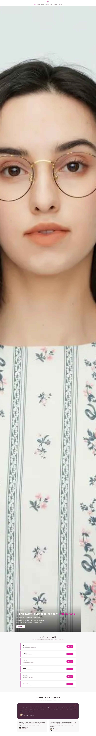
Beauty (39, 4)
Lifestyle (47, 4)
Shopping (55, 4)
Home (35, 4)
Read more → (21, 626)
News (51, 4)
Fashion (42, 4)
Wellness (60, 4)
